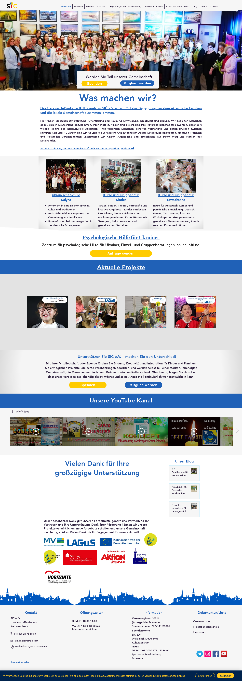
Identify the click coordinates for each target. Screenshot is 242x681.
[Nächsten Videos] (237, 431)
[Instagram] (207, 654)
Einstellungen (205, 675)
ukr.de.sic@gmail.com (26, 640)
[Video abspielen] (36, 431)
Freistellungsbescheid (206, 626)
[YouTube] (224, 654)
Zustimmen (225, 675)
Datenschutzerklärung (173, 675)
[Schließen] (238, 675)
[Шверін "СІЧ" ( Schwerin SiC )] (199, 654)
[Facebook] (216, 654)
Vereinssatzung (202, 621)
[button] (20, 411)
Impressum (199, 632)
